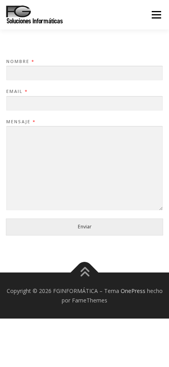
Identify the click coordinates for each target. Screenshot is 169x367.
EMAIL (16, 91)
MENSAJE (20, 121)
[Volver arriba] (85, 272)
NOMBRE (20, 61)
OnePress (133, 291)
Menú (155, 14)
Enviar (85, 226)
